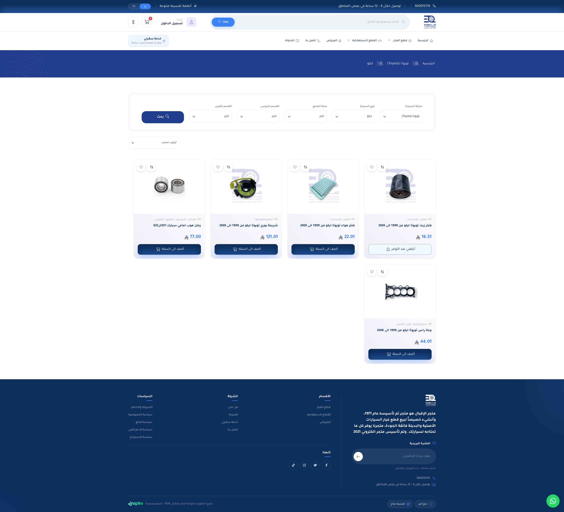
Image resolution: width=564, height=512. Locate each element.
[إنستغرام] (304, 465)
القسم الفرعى (223, 106)
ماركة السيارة (413, 106)
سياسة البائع (144, 422)
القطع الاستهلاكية (364, 40)
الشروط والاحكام (141, 407)
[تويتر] (315, 465)
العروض (331, 40)
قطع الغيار (324, 407)
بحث (160, 117)
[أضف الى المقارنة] (382, 167)
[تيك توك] (293, 465)
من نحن (233, 407)
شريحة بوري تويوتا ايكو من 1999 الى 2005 (248, 225)
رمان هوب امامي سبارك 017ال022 (177, 225)
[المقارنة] (133, 22)
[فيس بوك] (326, 465)
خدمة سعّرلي (229, 422)
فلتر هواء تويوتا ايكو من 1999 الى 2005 (327, 225)
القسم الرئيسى (269, 106)
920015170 (423, 6)
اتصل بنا (310, 40)
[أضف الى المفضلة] (371, 167)
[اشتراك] (358, 456)
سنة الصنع (320, 106)
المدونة (233, 414)
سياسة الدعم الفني (140, 429)
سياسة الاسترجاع (141, 437)
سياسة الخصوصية (140, 414)
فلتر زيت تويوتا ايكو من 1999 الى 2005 (405, 225)
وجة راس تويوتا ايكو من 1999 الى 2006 (404, 330)
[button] (178, 22)
